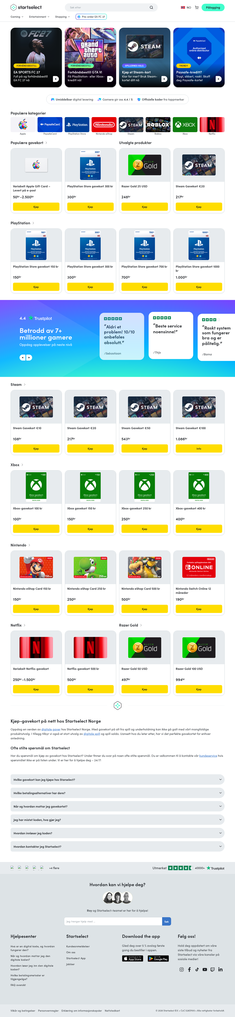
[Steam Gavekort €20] (199, 164)
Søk (166, 921)
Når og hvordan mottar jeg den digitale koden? (30, 957)
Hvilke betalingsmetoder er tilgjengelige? (28, 977)
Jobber (70, 964)
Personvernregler (48, 1010)
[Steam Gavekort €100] (199, 406)
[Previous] (22, 358)
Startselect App (76, 958)
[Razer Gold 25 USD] (144, 164)
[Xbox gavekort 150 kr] (90, 487)
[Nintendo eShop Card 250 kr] (90, 567)
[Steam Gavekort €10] (36, 406)
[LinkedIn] (220, 969)
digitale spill (92, 734)
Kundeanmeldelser (78, 946)
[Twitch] (213, 969)
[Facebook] (189, 969)
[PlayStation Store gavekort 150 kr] (36, 245)
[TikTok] (197, 969)
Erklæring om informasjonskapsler (81, 1010)
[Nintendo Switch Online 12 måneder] (199, 567)
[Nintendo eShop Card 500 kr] (144, 567)
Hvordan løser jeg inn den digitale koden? (32, 967)
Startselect (77, 936)
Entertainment (37, 16)
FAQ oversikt (18, 985)
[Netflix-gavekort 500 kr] (90, 647)
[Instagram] (182, 969)
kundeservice (208, 756)
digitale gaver (51, 729)
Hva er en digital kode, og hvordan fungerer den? (33, 948)
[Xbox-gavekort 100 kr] (36, 487)
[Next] (29, 358)
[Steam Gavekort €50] (144, 406)
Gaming (15, 16)
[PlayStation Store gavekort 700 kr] (144, 245)
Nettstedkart (112, 1010)
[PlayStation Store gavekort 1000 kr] (199, 245)
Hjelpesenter (23, 936)
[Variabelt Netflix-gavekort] (36, 647)
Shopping (61, 16)
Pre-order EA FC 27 (93, 16)
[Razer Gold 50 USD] (144, 647)
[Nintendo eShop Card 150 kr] (36, 567)
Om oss (70, 952)
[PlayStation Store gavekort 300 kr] (90, 165)
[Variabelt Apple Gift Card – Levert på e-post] (36, 165)
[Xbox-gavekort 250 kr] (144, 487)
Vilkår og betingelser (23, 1010)
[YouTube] (205, 969)
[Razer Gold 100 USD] (199, 647)
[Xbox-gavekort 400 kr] (199, 487)
